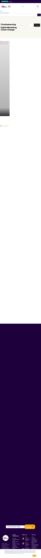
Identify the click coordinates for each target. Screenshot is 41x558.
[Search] (39, 15)
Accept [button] (34, 555)
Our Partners (34, 546)
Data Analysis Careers (16, 543)
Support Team (34, 542)
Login (32, 536)
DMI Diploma (6, 126)
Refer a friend (34, 539)
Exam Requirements (35, 545)
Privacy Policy (22, 553)
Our (32, 547)
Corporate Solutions (35, 544)
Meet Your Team (34, 541)
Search (37, 25)
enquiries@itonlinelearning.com (27, 548)
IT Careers (14, 538)
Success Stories (34, 540)
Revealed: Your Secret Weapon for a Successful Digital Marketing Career (4, 120)
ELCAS (33, 543)
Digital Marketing (6, 125)
